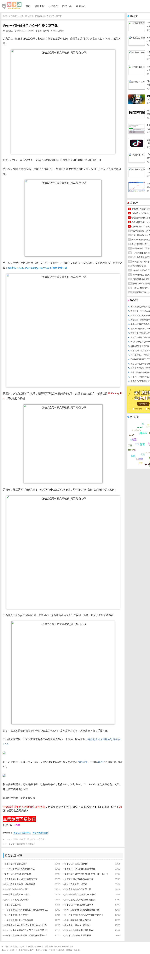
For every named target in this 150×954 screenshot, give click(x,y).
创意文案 (23, 16)
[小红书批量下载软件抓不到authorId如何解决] (136, 187)
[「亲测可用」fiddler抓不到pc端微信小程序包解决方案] (136, 158)
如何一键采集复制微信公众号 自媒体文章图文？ (26, 930)
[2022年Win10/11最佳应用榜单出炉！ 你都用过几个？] (136, 99)
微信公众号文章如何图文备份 (17, 873)
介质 (134, 450)
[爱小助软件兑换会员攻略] (136, 85)
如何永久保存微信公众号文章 (77, 889)
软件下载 (39, 6)
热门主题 (49, 946)
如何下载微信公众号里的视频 (77, 935)
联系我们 (14, 946)
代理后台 (80, 6)
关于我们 (5, 946)
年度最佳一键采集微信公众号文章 (79, 868)
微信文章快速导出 (12, 904)
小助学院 (53, 6)
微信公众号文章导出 (22, 832)
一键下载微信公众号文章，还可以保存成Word (25, 935)
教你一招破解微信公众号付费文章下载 (45, 16)
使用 (137, 444)
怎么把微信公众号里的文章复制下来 (20, 878)
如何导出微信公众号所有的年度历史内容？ (83, 914)
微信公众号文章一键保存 (75, 884)
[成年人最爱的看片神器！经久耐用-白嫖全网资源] (136, 114)
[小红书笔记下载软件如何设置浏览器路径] (136, 26)
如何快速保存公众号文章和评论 (78, 930)
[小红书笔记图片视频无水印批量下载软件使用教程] (136, 172)
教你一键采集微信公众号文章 (77, 919)
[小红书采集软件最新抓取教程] (136, 70)
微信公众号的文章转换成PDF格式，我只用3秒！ (86, 873)
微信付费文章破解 (40, 832)
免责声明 (23, 946)
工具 (130, 445)
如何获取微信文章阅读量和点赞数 (79, 899)
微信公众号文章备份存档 (75, 863)
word (139, 427)
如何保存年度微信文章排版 (16, 899)
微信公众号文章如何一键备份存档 (19, 884)
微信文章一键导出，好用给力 (77, 925)
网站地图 (32, 946)
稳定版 (133, 439)
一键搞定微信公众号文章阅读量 (18, 919)
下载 (141, 433)
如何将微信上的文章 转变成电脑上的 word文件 (25, 925)
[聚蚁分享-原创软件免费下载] (11, 5)
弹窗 (142, 444)
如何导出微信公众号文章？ (23, 843)
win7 (131, 435)
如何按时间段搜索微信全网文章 (78, 878)
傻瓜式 (143, 432)
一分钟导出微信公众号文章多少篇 (19, 868)
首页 (28, 6)
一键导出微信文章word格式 (16, 894)
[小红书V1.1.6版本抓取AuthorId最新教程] (136, 55)
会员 (141, 458)
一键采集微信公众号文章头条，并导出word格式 (26, 909)
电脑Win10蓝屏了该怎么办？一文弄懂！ (29, 839)
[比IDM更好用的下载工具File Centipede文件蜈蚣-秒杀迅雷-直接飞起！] (136, 128)
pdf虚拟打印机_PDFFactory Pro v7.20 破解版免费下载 (38, 267)
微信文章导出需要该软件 (15, 863)
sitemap (40, 946)
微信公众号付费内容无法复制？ (78, 904)
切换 (133, 455)
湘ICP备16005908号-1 (63, 946)
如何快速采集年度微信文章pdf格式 (80, 894)
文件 (141, 462)
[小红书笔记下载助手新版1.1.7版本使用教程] (136, 41)
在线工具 (67, 6)
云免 (142, 454)
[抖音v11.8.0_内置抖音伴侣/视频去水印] (136, 143)
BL (143, 423)
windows (136, 429)
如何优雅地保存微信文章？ (16, 889)
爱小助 (15, 950)
